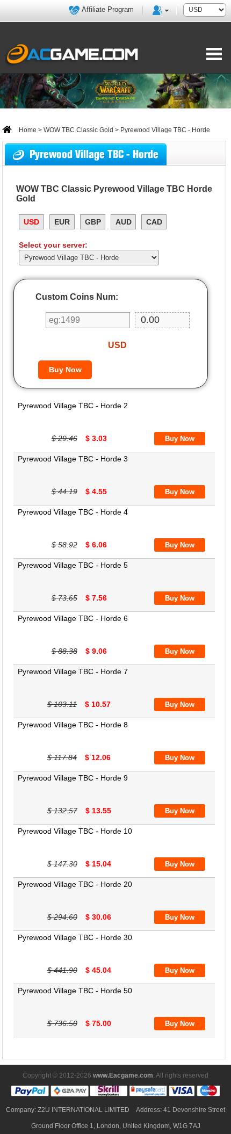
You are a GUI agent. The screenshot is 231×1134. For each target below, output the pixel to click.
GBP (93, 222)
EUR (62, 222)
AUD (124, 222)
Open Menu (214, 53)
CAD (154, 222)
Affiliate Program (108, 9)
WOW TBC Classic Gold (78, 130)
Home (27, 130)
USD (31, 222)
